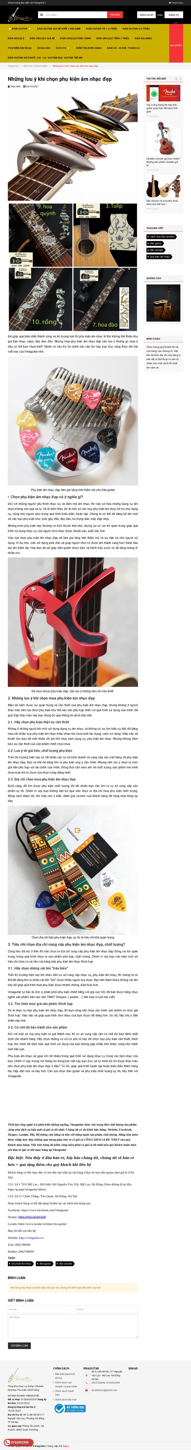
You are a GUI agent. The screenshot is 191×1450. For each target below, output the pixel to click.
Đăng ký (174, 15)
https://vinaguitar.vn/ (31, 1237)
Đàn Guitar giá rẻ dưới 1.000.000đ (59, 28)
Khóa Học (43, 48)
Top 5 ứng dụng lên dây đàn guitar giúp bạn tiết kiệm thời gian (162, 108)
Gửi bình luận (19, 1345)
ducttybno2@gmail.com (104, 1390)
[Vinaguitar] (28, 1375)
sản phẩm (176, 45)
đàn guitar (45, 1263)
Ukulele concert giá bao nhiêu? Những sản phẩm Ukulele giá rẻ (163, 162)
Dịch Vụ (61, 48)
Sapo (66, 1446)
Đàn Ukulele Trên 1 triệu (112, 38)
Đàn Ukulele (16, 38)
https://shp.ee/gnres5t (32, 1217)
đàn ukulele (65, 1263)
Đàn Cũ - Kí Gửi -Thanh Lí (123, 48)
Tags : (12, 1258)
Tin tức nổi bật (156, 78)
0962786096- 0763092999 (106, 1382)
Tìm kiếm (115, 14)
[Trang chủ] (20, 14)
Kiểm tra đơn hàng (88, 48)
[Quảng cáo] (163, 303)
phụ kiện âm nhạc (21, 1263)
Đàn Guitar (20, 28)
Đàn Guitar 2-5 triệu (136, 28)
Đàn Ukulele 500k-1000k (75, 38)
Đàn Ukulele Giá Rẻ (42, 38)
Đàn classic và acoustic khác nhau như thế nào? (162, 202)
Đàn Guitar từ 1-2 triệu (101, 28)
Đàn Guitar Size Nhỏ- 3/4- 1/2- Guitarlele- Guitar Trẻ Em (45, 57)
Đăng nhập (146, 15)
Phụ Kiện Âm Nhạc (20, 48)
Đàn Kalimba (143, 38)
